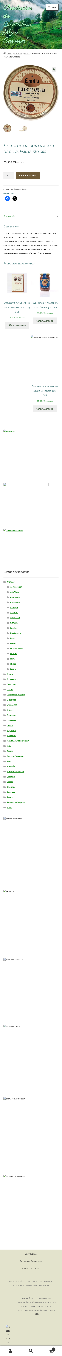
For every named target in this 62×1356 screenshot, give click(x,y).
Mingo (13, 664)
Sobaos (10, 797)
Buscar (31, 1351)
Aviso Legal (31, 1254)
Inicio (9, 53)
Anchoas (18, 53)
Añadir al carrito (27, 175)
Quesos (10, 782)
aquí (37, 1314)
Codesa (13, 628)
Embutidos (11, 700)
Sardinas (11, 792)
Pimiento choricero (15, 772)
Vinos (9, 808)
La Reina (13, 654)
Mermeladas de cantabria (18, 741)
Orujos (10, 751)
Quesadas (11, 777)
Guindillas (11, 715)
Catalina (14, 623)
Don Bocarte (15, 633)
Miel (9, 746)
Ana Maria (14, 592)
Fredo (12, 643)
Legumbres (11, 720)
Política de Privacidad (31, 1261)
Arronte (14, 613)
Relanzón (11, 787)
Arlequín (14, 608)
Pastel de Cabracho (15, 756)
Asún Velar (15, 618)
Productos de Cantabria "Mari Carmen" (17, 24)
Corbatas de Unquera (16, 695)
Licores (10, 725)
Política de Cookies (31, 1268)
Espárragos (12, 705)
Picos (9, 761)
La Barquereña (16, 648)
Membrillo (11, 736)
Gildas (9, 710)
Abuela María (16, 587)
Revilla (13, 669)
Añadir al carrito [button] (17, 325)
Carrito (47, 1348)
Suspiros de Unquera (16, 802)
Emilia (26, 53)
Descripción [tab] (9, 216)
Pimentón (11, 766)
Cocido (10, 690)
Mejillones (11, 731)
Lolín (12, 659)
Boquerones (12, 679)
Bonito (10, 674)
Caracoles (11, 684)
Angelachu (15, 597)
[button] (54, 69)
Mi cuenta (10, 1351)
